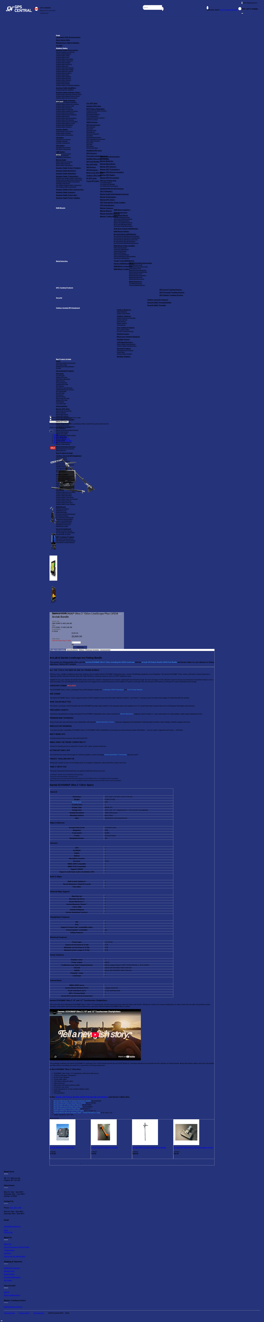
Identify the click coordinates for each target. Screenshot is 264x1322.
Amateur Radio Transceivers (65, 497)
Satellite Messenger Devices (65, 389)
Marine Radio (60, 490)
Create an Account (230, 10)
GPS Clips (89, 144)
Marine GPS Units (63, 409)
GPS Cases (89, 128)
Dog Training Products (125, 328)
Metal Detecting (62, 261)
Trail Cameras (121, 325)
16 (127, 1165)
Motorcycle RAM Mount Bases (123, 222)
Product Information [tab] (58, 650)
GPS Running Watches (93, 114)
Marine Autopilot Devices (63, 442)
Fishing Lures (104, 158)
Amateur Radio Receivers (64, 494)
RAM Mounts (60, 208)
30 (171, 1165)
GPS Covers (90, 146)
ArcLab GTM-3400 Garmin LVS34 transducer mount (193, 1148)
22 (146, 1165)
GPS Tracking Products (64, 288)
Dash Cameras (121, 321)
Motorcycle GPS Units (62, 398)
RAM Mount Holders (121, 232)
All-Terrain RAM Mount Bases (123, 224)
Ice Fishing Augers (106, 182)
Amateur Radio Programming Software (68, 85)
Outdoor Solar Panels (123, 313)
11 (112, 1165)
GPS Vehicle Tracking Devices (171, 295)
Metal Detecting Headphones (138, 272)
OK (51, 431)
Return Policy (9, 1276)
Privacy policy (24, 1315)
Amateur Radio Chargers (63, 80)
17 (130, 1165)
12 (115, 1165)
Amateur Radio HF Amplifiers (65, 90)
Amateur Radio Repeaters (64, 495)
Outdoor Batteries (124, 310)
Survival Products (124, 349)
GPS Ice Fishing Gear (108, 181)
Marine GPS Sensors (108, 167)
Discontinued (39, 1315)
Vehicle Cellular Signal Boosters (126, 346)
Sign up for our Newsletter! (14, 1258)
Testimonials (9, 1252)
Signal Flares (121, 352)
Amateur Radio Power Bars (64, 502)
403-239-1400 (15, 1210)
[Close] (242, 13)
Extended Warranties (12, 1279)
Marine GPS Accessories (110, 157)
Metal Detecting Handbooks (137, 270)
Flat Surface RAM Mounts (121, 258)
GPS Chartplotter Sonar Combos (112, 203)
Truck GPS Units (61, 403)
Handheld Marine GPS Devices (112, 189)
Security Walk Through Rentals (159, 303)
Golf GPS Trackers (92, 119)
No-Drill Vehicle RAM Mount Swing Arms (126, 243)
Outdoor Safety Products (124, 354)
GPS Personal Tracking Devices (171, 292)
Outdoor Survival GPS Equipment (68, 308)
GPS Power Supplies (92, 134)
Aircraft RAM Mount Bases (122, 217)
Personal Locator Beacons (64, 388)
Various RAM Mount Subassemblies (125, 256)
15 (124, 1165)
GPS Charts (89, 142)
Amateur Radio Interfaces (64, 64)
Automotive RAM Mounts (121, 249)
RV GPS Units (60, 402)
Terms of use (9, 1315)
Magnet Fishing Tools (135, 274)
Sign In (6, 1294)
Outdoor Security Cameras (157, 300)
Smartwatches (61, 406)
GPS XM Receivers (92, 148)
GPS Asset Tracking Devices (170, 290)
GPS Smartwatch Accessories (95, 139)
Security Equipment (63, 529)
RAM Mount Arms (120, 213)
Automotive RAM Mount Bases (123, 219)
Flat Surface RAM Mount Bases (123, 226)
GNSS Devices (92, 122)
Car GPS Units (91, 103)
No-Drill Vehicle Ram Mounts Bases (124, 241)
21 (143, 1165)
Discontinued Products (65, 371)
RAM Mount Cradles (62, 526)
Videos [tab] (82, 650)
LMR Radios (59, 488)
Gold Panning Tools (135, 268)
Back (55, 443)
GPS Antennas (90, 127)
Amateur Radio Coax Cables (64, 59)
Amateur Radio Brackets (63, 78)
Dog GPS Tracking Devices (125, 331)
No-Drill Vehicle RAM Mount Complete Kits (127, 238)
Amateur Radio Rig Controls (64, 71)
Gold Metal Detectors (135, 283)
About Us (7, 1246)
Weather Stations (123, 357)
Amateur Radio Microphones (65, 68)
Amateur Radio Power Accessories (67, 499)
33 (180, 1165)
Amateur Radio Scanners (63, 501)
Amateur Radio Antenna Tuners (68, 92)
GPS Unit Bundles (61, 391)
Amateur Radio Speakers (63, 73)
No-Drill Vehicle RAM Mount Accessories (126, 236)
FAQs (6, 1232)
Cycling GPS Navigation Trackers (96, 111)
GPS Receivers (60, 396)
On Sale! (59, 46)
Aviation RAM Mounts (120, 251)
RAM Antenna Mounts (120, 247)
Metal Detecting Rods (135, 277)
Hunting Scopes (123, 334)
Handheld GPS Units (94, 151)
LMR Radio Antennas (62, 155)
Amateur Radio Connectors (64, 61)
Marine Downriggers (108, 197)
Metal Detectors (135, 282)
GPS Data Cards (91, 130)
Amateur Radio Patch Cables (65, 69)
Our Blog (7, 1255)
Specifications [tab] (72, 650)
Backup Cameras (122, 320)
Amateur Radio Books (62, 75)
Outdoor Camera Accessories (126, 318)
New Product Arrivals (63, 359)
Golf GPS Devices (91, 112)
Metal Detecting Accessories (140, 263)
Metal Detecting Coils (135, 265)
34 (183, 1165)
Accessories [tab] (105, 650)
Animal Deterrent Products (125, 350)
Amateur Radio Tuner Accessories (66, 98)
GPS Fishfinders (106, 191)
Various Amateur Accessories (65, 52)
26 (158, 1165)
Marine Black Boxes (107, 164)
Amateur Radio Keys (62, 66)
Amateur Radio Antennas (65, 101)
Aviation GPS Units (93, 106)
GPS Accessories (93, 125)
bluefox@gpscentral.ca (13, 1309)
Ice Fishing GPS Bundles (107, 184)
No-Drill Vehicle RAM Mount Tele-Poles (126, 239)
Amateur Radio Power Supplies (65, 504)
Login (222, 10)
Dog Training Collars (123, 329)
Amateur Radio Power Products (65, 492)
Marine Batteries (106, 161)
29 (168, 1165)
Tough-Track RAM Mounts (124, 261)
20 (140, 1165)
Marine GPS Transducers (110, 170)
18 (134, 1165)
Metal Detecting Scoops (136, 279)
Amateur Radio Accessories (67, 50)
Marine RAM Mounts (120, 253)
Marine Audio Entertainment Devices (114, 194)
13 (118, 1165)
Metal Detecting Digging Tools (138, 267)
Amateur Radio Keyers (63, 82)
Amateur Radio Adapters (63, 76)
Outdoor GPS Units (61, 400)
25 (155, 1165)
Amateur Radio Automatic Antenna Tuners (69, 94)
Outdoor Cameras (124, 316)
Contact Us (8, 1234)
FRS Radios (59, 487)
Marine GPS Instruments (109, 178)
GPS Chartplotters (107, 205)
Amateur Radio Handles (63, 62)
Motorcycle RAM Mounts (121, 254)
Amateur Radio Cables (63, 55)
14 (121, 1165)
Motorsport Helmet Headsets (128, 337)
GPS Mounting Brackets (93, 137)
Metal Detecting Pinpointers (137, 275)
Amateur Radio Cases (62, 57)
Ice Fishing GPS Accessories (109, 186)
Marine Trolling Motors (63, 444)
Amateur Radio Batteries (63, 54)
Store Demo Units (63, 40)
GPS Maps (89, 135)
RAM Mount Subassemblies (124, 246)
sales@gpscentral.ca (12, 1228)
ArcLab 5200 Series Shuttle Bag (62, 1148)
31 (174, 1165)
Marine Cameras (106, 208)
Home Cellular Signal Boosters (126, 344)
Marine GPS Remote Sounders (112, 172)
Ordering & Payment (12, 1270)
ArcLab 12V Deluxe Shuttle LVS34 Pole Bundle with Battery (81, 1097)
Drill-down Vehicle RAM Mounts (126, 229)
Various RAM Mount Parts (63, 523)
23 (149, 1165)
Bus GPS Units (60, 393)
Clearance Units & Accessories (68, 37)
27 (161, 1165)
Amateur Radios (62, 48)
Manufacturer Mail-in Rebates (67, 43)
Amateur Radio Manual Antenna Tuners (68, 96)
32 (177, 1165)
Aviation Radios (60, 483)
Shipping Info (9, 1273)
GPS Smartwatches (92, 116)
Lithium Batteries (122, 312)
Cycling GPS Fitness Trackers (95, 118)
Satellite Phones (123, 340)
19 (137, 1165)
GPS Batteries (90, 132)
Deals (58, 35)
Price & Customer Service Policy (16, 1249)
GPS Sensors (91, 153)
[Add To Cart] (80, 647)
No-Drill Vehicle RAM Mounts (125, 234)
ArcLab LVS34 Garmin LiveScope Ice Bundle (149, 1148)
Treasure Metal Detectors (137, 285)
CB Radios (59, 485)
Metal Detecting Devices (65, 447)
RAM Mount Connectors (63, 524)
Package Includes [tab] (92, 650)
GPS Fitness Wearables (95, 109)
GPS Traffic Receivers (93, 141)
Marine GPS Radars (107, 175)
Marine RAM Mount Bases (121, 221)
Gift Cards (8, 1282)
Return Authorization (12, 1297)
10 (109, 1165)
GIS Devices (60, 395)
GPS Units (60, 374)
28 (164, 1165)
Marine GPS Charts (107, 200)
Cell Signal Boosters (125, 342)
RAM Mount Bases (121, 215)
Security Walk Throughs (156, 305)
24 (152, 1165)
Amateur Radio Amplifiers (66, 88)
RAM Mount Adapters (122, 210)
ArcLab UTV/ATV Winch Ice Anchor (104, 1148)
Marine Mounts (60, 440)
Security (59, 298)
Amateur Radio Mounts (63, 83)
